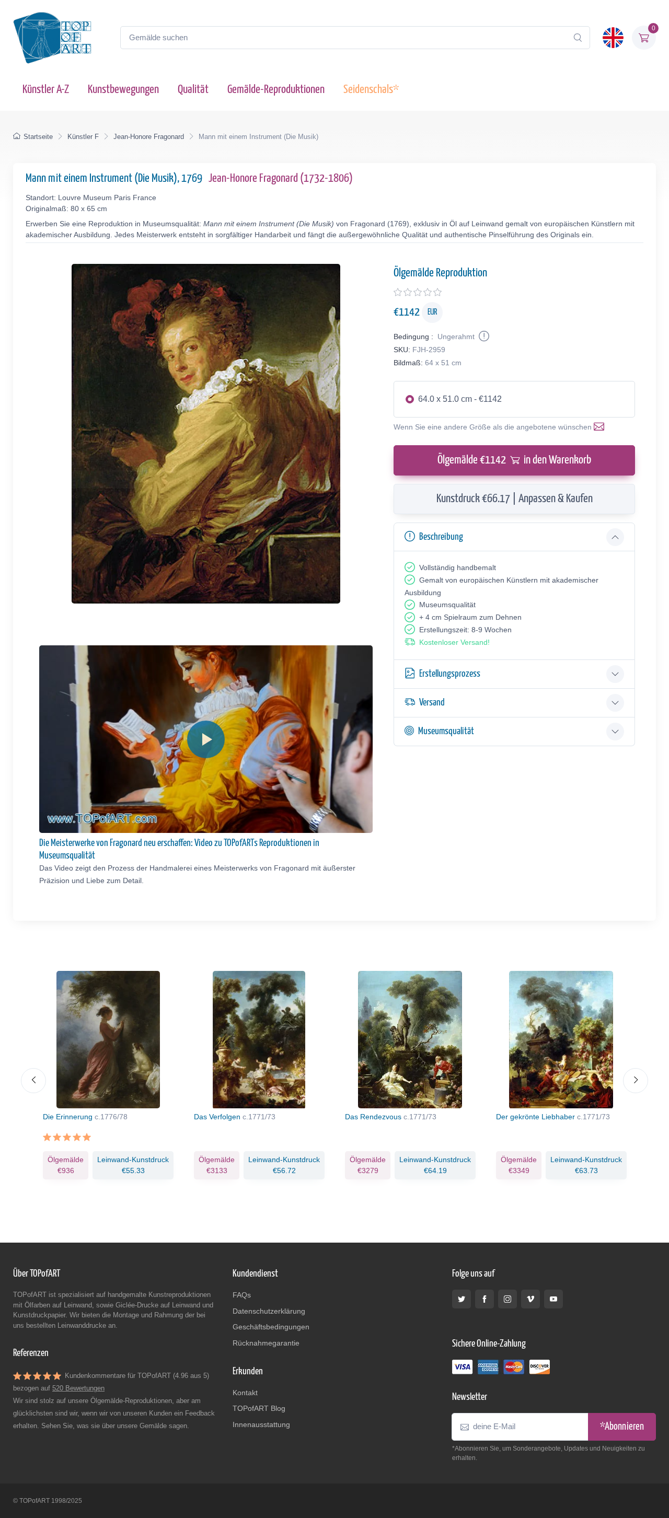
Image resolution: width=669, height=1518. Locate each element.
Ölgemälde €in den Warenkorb (514, 460)
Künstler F (83, 137)
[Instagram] (507, 1299)
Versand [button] (432, 703)
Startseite (38, 137)
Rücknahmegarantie (266, 1343)
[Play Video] (206, 739)
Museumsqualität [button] (446, 731)
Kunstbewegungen (123, 90)
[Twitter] (461, 1299)
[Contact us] (601, 427)
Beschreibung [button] (441, 537)
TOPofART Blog (259, 1408)
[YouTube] (553, 1299)
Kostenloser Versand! (454, 642)
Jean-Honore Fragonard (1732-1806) (281, 178)
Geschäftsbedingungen (271, 1327)
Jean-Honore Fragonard (148, 137)
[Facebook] (484, 1299)
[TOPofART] (52, 37)
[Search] (577, 37)
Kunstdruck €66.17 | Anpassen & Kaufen (514, 499)
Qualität (193, 90)
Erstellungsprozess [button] (449, 674)
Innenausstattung (261, 1424)
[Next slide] (635, 1080)
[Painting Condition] (483, 336)
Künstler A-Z (45, 90)
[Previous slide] (33, 1080)
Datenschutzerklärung (269, 1311)
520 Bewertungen (78, 1388)
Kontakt (245, 1392)
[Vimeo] (530, 1299)
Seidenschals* (371, 90)
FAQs (242, 1295)
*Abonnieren (622, 1427)
